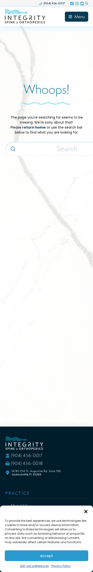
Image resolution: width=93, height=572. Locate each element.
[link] (52, 3)
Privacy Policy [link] (61, 566)
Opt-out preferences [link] (34, 566)
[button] (85, 511)
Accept (46, 555)
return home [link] (34, 127)
